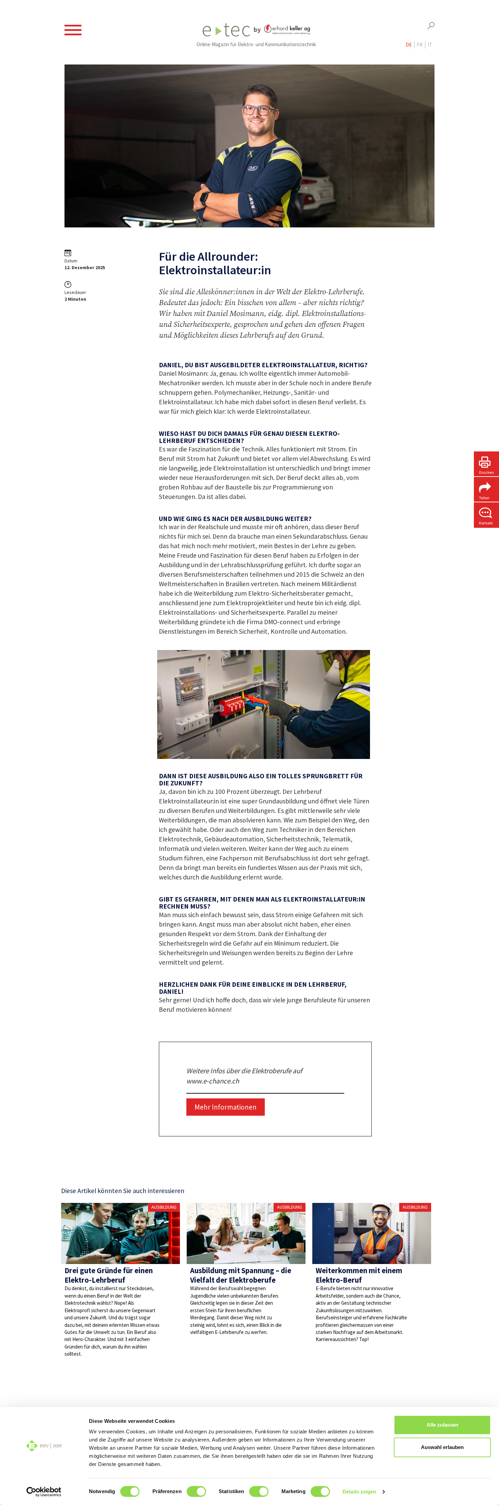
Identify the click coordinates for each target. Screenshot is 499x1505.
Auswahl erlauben (442, 1447)
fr (420, 44)
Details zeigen (359, 1491)
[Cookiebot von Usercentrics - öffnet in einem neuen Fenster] (44, 1492)
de (409, 44)
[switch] (196, 1491)
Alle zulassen (442, 1425)
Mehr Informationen (226, 1107)
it (430, 44)
